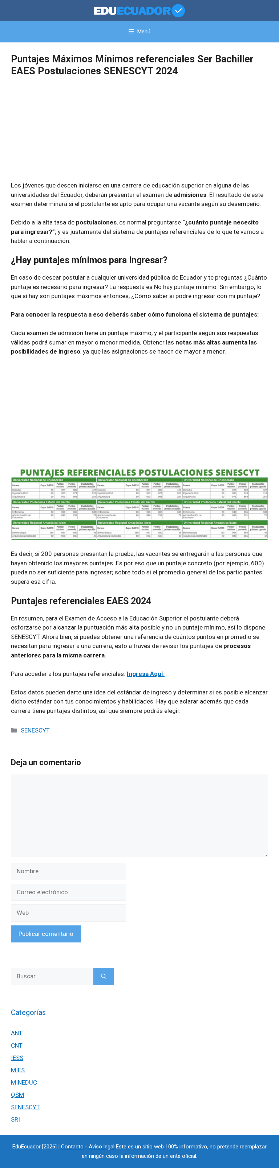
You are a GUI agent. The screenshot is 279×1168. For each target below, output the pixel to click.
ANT (17, 1033)
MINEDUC (24, 1082)
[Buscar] (103, 976)
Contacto (72, 1146)
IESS (17, 1057)
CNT (17, 1045)
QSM (17, 1094)
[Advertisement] (139, 130)
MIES (18, 1070)
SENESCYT (35, 730)
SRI (15, 1119)
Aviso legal (101, 1146)
